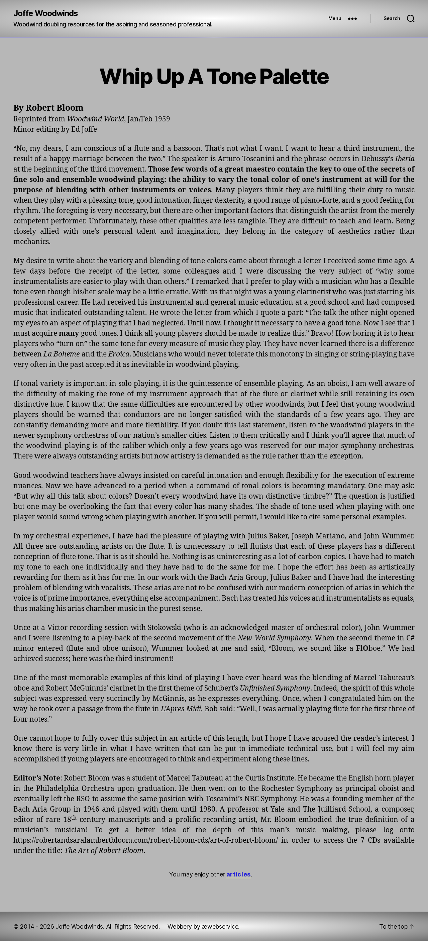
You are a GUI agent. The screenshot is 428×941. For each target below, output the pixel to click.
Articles (238, 874)
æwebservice (220, 926)
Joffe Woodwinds (45, 13)
